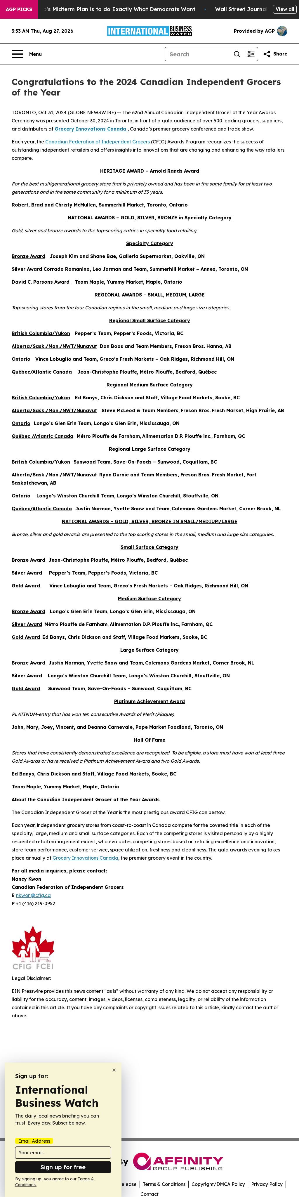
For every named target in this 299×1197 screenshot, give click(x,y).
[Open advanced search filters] (251, 54)
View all (285, 9)
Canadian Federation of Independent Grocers (97, 142)
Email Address (34, 1141)
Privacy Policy (267, 1184)
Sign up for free (63, 1167)
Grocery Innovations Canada (85, 858)
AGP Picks (19, 9)
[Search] (237, 54)
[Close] (114, 1070)
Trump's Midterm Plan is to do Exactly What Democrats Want (112, 9)
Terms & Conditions (164, 1184)
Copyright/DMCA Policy (218, 1184)
